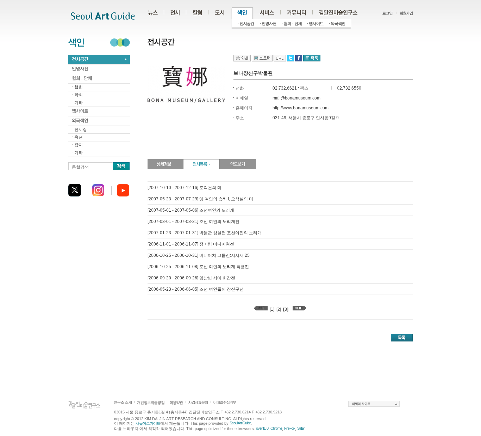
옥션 (78, 137)
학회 (78, 94)
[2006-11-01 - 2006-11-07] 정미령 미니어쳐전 (191, 244)
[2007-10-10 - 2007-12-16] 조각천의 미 (184, 187)
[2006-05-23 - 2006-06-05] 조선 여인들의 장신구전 (196, 289)
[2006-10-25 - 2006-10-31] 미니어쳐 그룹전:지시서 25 (199, 255)
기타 (78, 102)
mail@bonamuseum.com (296, 98)
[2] (278, 309)
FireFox (289, 428)
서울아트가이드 (148, 423)
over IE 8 (262, 428)
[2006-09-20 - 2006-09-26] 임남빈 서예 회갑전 (191, 277)
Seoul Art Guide (240, 423)
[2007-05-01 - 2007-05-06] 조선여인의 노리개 (191, 210)
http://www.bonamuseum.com (301, 107)
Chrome (276, 428)
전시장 (80, 129)
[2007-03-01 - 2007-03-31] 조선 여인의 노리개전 (193, 221)
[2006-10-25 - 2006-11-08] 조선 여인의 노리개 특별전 (198, 266)
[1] (272, 309)
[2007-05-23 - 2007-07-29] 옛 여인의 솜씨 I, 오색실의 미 (200, 198)
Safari (301, 428)
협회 (78, 87)
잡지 (78, 145)
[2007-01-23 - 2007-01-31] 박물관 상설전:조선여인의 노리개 (205, 232)
